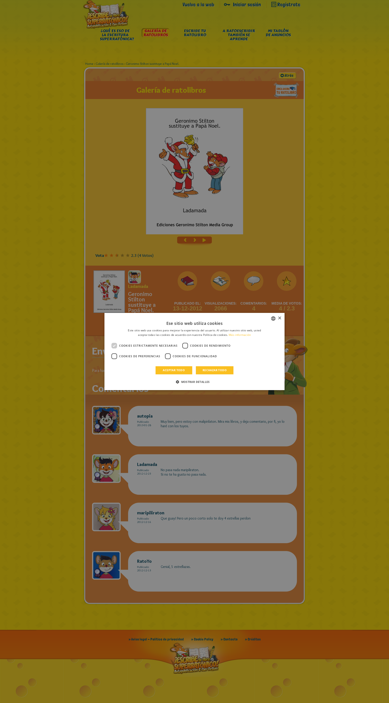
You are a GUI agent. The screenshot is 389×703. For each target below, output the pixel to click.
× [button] (279, 318)
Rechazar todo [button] (215, 370)
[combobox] (273, 318)
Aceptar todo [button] (174, 370)
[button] (194, 381)
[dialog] (194, 351)
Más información (240, 335)
